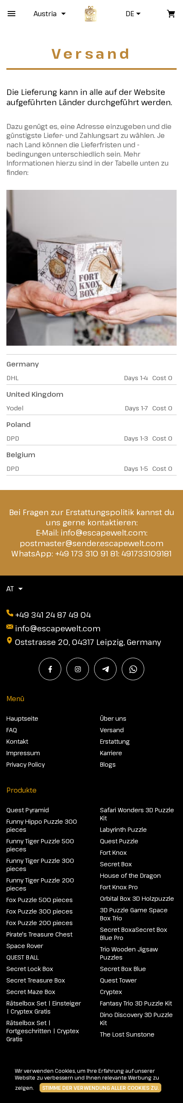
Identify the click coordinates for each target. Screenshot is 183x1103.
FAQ (11, 730)
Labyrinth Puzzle (123, 829)
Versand (112, 730)
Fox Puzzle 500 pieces (39, 900)
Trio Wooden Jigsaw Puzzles (129, 953)
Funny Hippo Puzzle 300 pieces (41, 825)
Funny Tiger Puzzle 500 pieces (40, 845)
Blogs (108, 764)
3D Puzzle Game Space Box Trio (134, 914)
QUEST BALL (22, 957)
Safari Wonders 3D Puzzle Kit (137, 814)
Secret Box (116, 864)
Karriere (111, 753)
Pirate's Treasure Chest (39, 934)
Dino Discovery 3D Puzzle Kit (136, 1019)
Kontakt (17, 741)
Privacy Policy (25, 764)
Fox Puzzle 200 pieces (39, 923)
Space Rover (24, 946)
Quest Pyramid (27, 810)
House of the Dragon (130, 875)
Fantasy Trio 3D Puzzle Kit (136, 1003)
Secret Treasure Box (35, 980)
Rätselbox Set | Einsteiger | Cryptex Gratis (43, 1007)
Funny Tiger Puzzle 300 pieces (40, 865)
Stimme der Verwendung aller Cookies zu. (100, 1087)
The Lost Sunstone (127, 1034)
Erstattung (115, 741)
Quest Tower (118, 980)
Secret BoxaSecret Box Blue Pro (133, 933)
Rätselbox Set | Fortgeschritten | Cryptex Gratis (42, 1031)
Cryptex (111, 992)
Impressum (23, 753)
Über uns (113, 718)
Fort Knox (113, 852)
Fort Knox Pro (119, 887)
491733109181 (146, 553)
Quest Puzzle (119, 841)
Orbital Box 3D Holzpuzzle (137, 898)
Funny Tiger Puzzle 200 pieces (40, 884)
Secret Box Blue (123, 969)
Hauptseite (22, 718)
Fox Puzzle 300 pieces (39, 911)
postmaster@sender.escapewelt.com (91, 543)
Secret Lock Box (29, 969)
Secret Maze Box (30, 992)
